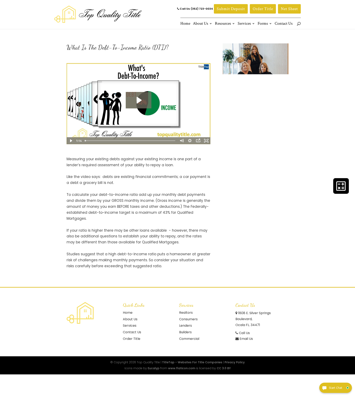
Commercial (189, 338)
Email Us (246, 338)
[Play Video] (71, 140)
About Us (200, 24)
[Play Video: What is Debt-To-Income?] (138, 100)
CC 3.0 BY (224, 368)
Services (244, 24)
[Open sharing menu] (198, 140)
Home (185, 24)
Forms (263, 24)
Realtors (186, 312)
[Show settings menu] (190, 140)
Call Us (244, 333)
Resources (223, 24)
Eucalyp (153, 368)
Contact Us (284, 24)
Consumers (188, 319)
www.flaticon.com (181, 368)
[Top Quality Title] (80, 313)
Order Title (263, 9)
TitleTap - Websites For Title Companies (192, 362)
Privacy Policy (235, 362)
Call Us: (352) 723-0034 (196, 9)
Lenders (185, 325)
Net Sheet (289, 9)
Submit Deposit (231, 9)
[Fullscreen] (206, 140)
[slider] (130, 140)
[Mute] (182, 140)
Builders (185, 332)
